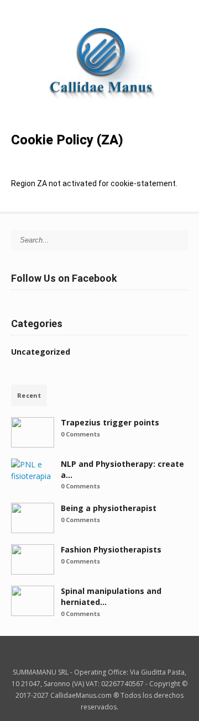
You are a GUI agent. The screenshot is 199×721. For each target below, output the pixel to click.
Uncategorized (40, 351)
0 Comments (80, 434)
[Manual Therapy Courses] (99, 113)
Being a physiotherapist (108, 508)
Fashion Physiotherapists (111, 549)
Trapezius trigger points (110, 422)
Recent (29, 395)
